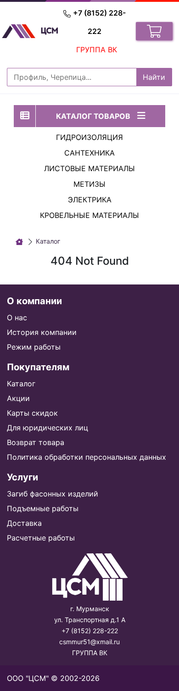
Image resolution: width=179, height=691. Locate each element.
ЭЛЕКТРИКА (90, 199)
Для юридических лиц (47, 427)
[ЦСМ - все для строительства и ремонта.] (19, 241)
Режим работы (34, 346)
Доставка (24, 523)
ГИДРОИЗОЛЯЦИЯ (89, 137)
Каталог (21, 383)
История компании (42, 332)
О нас (17, 317)
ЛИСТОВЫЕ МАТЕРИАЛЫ (89, 168)
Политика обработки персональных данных (86, 457)
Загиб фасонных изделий (52, 493)
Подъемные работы (42, 508)
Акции (18, 398)
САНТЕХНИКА (89, 152)
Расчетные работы (41, 537)
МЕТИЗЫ (89, 184)
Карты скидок (32, 413)
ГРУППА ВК (96, 49)
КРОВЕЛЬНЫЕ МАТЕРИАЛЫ (89, 215)
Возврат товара (35, 442)
